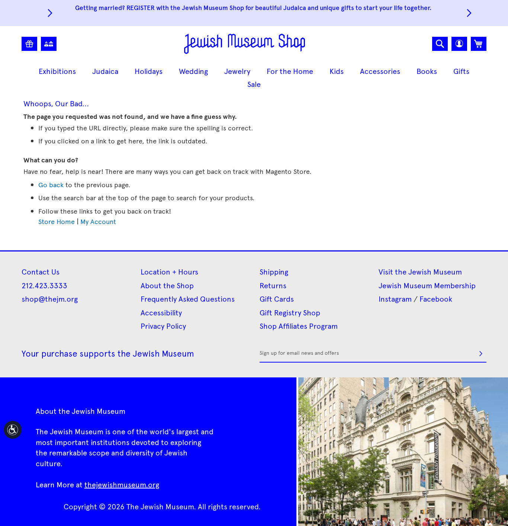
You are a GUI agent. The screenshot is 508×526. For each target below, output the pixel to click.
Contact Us (41, 271)
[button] (459, 44)
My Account (98, 221)
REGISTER (140, 7)
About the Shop (167, 285)
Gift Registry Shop (290, 312)
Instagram (395, 298)
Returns (273, 285)
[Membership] (49, 44)
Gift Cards (277, 298)
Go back (51, 184)
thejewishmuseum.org (121, 484)
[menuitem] (57, 71)
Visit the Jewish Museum (420, 271)
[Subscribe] (480, 353)
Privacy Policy (163, 326)
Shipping (274, 271)
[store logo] (244, 44)
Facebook (435, 298)
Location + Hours (169, 271)
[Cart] (478, 44)
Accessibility (161, 312)
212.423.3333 (44, 285)
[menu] (254, 78)
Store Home (56, 221)
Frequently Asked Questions (188, 298)
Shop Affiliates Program (299, 326)
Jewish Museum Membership (427, 285)
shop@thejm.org (50, 298)
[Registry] (29, 44)
